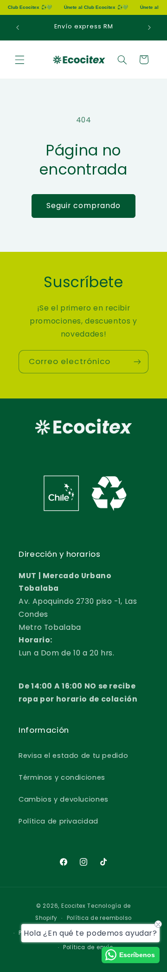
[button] (19, 59)
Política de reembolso (99, 918)
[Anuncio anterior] (17, 27)
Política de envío (88, 947)
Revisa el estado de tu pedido (73, 755)
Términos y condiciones (62, 777)
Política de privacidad (58, 821)
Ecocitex (73, 906)
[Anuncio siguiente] (149, 27)
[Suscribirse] (137, 361)
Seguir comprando (83, 205)
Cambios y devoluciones (64, 799)
